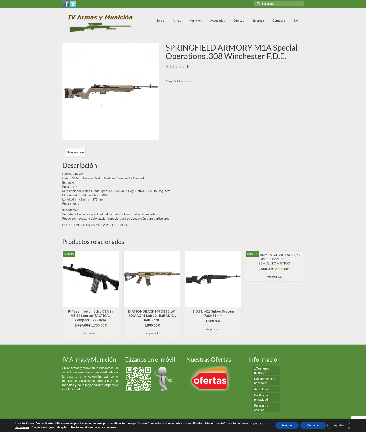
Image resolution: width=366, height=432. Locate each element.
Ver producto (90, 333)
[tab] (75, 152)
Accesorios (217, 20)
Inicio (160, 20)
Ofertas (238, 20)
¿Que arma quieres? (261, 370)
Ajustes (339, 425)
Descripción (75, 152)
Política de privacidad (261, 397)
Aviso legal (261, 389)
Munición (196, 20)
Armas (177, 20)
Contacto (278, 20)
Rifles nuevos (184, 81)
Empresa (258, 20)
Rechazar (313, 425)
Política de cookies (261, 407)
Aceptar (287, 425)
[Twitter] (73, 4)
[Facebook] (65, 4)
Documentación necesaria (264, 381)
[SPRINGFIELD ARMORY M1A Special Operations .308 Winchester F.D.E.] (110, 91)
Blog (296, 20)
